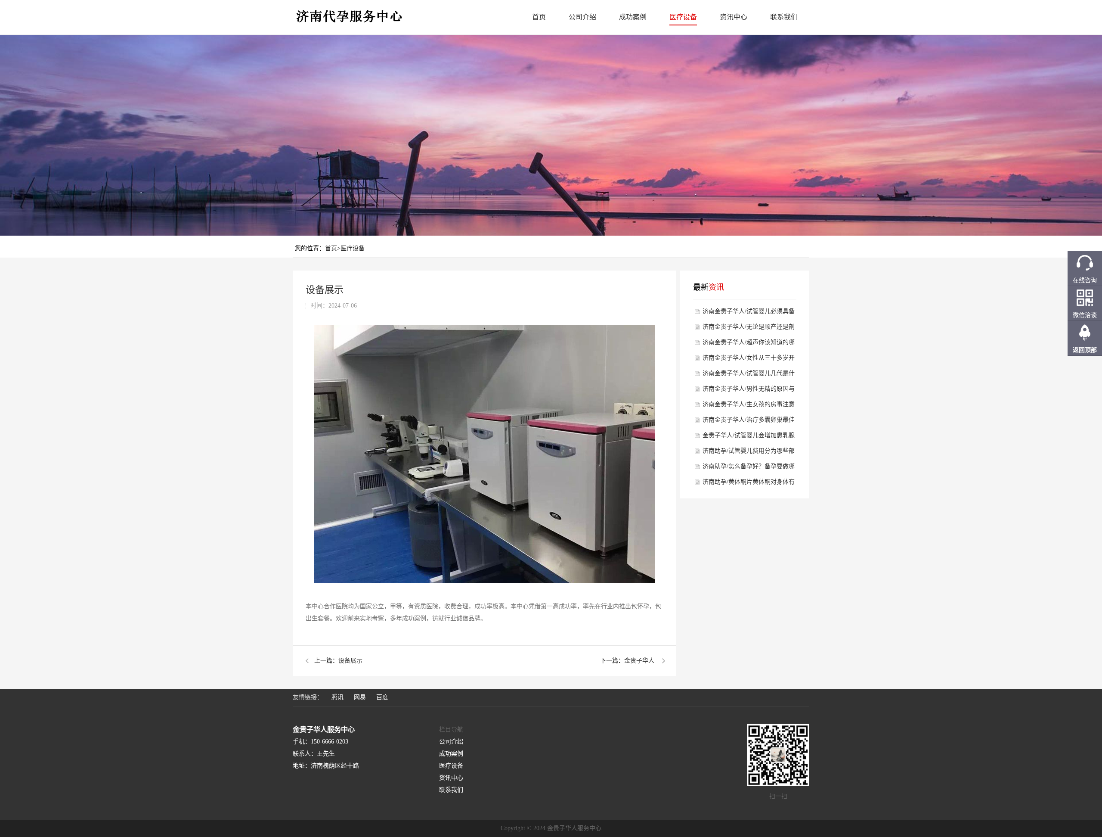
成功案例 (633, 17)
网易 (360, 697)
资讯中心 (733, 17)
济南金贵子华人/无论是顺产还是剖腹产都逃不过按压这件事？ (749, 329)
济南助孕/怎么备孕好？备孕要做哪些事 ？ (749, 468)
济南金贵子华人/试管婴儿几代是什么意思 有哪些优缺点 (749, 375)
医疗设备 (683, 17)
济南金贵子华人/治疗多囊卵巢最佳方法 (749, 422)
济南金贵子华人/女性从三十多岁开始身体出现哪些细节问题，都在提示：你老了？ (749, 360)
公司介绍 (582, 17)
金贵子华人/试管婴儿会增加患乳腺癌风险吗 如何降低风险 (749, 437)
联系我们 (784, 17)
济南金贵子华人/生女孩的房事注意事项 (749, 406)
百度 (382, 697)
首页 (539, 17)
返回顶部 (1085, 350)
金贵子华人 (639, 660)
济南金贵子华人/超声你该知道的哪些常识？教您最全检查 (749, 344)
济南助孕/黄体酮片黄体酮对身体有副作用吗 (749, 484)
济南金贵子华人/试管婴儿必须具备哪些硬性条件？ (749, 313)
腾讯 (337, 697)
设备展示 (350, 660)
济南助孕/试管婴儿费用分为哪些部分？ (749, 453)
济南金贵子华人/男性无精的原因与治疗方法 (749, 391)
